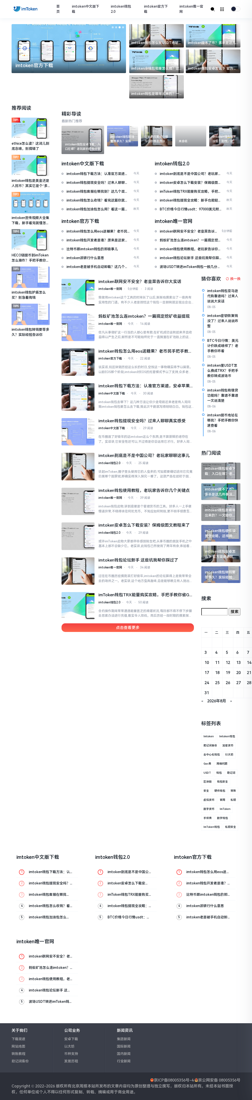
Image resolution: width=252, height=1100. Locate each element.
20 (238, 672)
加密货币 (227, 745)
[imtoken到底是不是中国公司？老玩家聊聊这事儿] (78, 466)
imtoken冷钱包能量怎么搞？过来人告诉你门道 (155, 68)
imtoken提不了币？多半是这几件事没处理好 (212, 43)
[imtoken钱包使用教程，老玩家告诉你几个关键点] (78, 501)
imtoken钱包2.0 (121, 9)
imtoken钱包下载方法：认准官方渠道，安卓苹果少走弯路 (144, 386)
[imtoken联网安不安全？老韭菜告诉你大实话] (78, 292)
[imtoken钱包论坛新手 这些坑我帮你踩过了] (78, 571)
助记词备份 (210, 745)
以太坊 (229, 754)
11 (217, 662)
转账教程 (18, 1054)
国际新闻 (124, 1046)
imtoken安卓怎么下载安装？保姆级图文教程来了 (144, 525)
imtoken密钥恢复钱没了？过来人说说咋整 (222, 321)
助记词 (231, 772)
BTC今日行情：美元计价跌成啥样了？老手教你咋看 (222, 346)
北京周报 (79, 1086)
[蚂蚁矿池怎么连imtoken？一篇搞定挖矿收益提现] (78, 327)
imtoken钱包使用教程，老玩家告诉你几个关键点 (144, 490)
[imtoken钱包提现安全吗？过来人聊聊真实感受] (78, 432)
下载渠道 (18, 1039)
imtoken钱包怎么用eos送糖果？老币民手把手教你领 (145, 352)
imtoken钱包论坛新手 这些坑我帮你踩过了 (138, 560)
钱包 (219, 772)
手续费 (208, 818)
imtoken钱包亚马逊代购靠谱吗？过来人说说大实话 (222, 296)
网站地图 (18, 1046)
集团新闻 (124, 1039)
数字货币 (209, 809)
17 (207, 672)
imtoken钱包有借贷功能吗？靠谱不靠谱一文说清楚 (222, 395)
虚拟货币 (209, 799)
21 (249, 672)
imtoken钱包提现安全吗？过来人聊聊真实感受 (142, 420)
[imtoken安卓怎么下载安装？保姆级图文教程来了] (78, 536)
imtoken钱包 (227, 736)
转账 (233, 790)
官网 (222, 799)
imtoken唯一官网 (191, 9)
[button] (112, 27)
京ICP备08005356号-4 (174, 1080)
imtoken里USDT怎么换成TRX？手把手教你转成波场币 (222, 370)
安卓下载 (71, 1039)
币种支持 (71, 1054)
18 (217, 672)
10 (207, 662)
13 (238, 662)
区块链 (208, 781)
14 (249, 662)
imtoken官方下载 (156, 9)
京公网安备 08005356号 (219, 1080)
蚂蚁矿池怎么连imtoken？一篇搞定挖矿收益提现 (144, 316)
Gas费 (207, 763)
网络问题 (222, 763)
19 (228, 672)
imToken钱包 (212, 827)
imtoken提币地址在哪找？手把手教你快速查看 (222, 420)
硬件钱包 (219, 790)
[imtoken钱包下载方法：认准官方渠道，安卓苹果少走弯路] (78, 397)
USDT (207, 772)
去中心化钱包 (212, 754)
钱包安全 (222, 781)
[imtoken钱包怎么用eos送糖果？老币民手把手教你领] (78, 362)
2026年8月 (216, 701)
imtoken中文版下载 (85, 9)
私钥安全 (230, 827)
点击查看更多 (128, 627)
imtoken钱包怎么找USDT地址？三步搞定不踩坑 (156, 43)
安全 (206, 790)
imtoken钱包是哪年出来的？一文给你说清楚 (155, 94)
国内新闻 (124, 1054)
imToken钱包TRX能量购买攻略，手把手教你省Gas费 (146, 595)
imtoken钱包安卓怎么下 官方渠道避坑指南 (212, 68)
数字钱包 (222, 818)
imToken (225, 809)
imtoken (209, 736)
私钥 (233, 799)
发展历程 (71, 1061)
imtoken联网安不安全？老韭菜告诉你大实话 (139, 281)
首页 (58, 9)
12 (228, 662)
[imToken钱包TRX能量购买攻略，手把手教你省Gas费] (78, 606)
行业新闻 (124, 1061)
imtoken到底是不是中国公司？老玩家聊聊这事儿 (144, 455)
